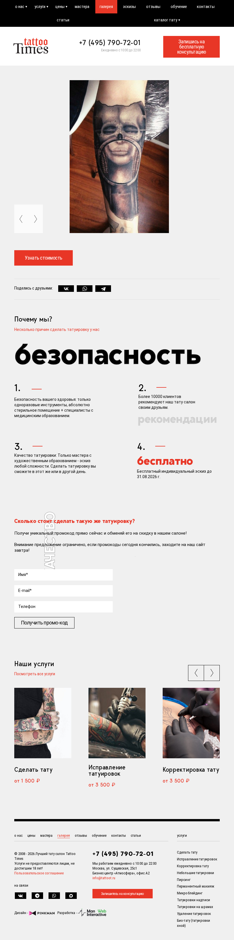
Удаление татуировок (194, 913)
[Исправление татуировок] (117, 723)
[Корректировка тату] (191, 723)
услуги (40, 6)
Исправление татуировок (107, 770)
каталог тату (165, 20)
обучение (179, 6)
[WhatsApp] (84, 288)
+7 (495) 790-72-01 (110, 42)
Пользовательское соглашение (39, 873)
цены (59, 6)
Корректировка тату (191, 769)
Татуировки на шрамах (195, 907)
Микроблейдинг (190, 893)
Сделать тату (33, 769)
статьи (63, 20)
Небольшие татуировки (195, 873)
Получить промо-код (44, 623)
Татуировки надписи (193, 900)
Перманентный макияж (195, 886)
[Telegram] (103, 288)
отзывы (153, 6)
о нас (19, 6)
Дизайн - (21, 913)
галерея (106, 6)
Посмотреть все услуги (34, 674)
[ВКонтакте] (66, 288)
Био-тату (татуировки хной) (193, 923)
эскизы (129, 6)
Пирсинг (184, 880)
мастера (82, 6)
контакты (206, 6)
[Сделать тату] (42, 723)
